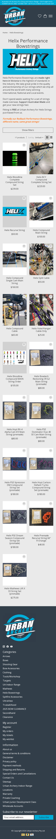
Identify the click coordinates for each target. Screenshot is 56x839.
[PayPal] (23, 835)
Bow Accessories (11, 668)
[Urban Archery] (14, 16)
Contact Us (8, 777)
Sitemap (7, 781)
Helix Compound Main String (41, 231)
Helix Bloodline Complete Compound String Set (15, 181)
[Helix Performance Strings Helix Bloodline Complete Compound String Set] (15, 158)
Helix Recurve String (14, 230)
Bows (5, 660)
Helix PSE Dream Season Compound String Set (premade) (14, 539)
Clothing (7, 672)
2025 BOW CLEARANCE (14, 708)
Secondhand (9, 713)
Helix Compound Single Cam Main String (14, 280)
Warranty (7, 793)
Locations (8, 789)
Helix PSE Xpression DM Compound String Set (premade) (15, 486)
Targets (7, 680)
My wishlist (8, 739)
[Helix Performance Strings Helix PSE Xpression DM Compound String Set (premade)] (15, 464)
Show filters (28, 130)
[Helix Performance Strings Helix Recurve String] (15, 211)
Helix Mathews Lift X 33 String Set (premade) (14, 591)
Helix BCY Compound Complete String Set (41, 180)
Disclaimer (8, 757)
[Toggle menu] (50, 16)
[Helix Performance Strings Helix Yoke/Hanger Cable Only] (41, 310)
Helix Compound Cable (14, 330)
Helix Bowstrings (11, 692)
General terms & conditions (16, 753)
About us (7, 749)
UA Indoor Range (11, 684)
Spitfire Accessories (12, 696)
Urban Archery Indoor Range (17, 785)
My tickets (8, 735)
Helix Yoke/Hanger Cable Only (41, 330)
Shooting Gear (10, 664)
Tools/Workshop (11, 676)
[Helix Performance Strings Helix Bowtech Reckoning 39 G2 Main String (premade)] (41, 357)
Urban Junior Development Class (19, 802)
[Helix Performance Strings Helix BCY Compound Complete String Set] (41, 158)
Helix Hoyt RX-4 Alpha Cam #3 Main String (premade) (15, 432)
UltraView (8, 700)
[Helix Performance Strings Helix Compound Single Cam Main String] (15, 259)
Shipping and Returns (14, 769)
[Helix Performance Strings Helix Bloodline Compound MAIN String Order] (15, 357)
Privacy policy (9, 761)
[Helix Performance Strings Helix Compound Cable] (15, 310)
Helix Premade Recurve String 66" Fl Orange (41, 538)
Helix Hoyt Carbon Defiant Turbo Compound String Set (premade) (41, 486)
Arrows (6, 656)
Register (7, 727)
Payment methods (12, 765)
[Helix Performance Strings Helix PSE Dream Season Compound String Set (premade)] (15, 517)
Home (5, 32)
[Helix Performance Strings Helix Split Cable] (41, 259)
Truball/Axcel (9, 704)
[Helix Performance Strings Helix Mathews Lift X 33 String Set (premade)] (15, 570)
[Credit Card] (32, 835)
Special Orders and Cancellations (19, 773)
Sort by (31, 137)
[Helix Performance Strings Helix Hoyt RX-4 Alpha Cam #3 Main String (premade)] (15, 411)
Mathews (7, 688)
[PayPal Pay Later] (27, 835)
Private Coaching (11, 797)
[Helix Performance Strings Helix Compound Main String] (41, 211)
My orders (8, 731)
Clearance (8, 717)
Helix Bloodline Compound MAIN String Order (15, 379)
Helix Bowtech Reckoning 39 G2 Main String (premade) (41, 380)
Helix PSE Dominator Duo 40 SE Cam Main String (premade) (41, 433)
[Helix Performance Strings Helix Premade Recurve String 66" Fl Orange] (41, 517)
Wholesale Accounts (13, 806)
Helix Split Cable (41, 277)
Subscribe (44, 817)
